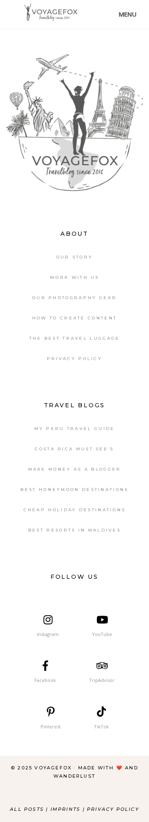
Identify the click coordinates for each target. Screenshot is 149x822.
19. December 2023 (112, 52)
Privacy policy (113, 809)
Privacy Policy (74, 358)
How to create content (74, 318)
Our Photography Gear (74, 297)
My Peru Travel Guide (74, 428)
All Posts (27, 809)
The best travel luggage (74, 338)
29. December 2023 (112, 39)
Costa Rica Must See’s (74, 449)
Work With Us (74, 277)
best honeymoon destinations (74, 489)
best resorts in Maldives (74, 530)
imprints (66, 809)
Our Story (74, 257)
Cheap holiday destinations (75, 510)
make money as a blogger (74, 469)
